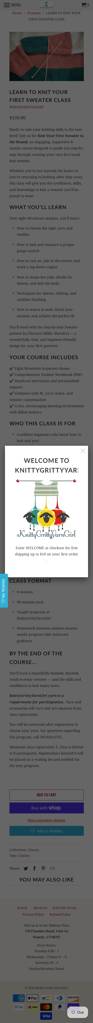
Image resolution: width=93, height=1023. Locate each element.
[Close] (83, 450)
